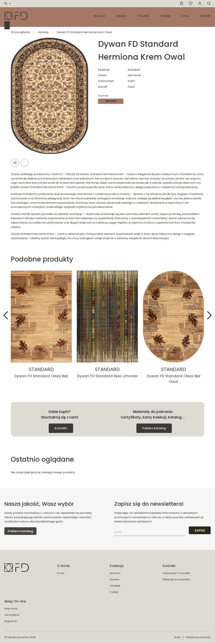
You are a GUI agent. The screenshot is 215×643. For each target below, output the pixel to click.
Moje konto (11, 608)
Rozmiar (103, 95)
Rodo (177, 637)
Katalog (43, 32)
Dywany (121, 16)
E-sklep (165, 16)
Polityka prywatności (198, 637)
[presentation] (5, 316)
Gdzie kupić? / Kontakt (176, 573)
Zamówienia (11, 615)
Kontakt (205, 16)
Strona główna (20, 32)
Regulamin (10, 621)
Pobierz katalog (154, 428)
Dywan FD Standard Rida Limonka (107, 376)
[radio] (110, 101)
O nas (185, 16)
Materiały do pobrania (176, 579)
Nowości (99, 16)
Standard (41, 369)
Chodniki (143, 16)
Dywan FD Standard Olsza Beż (41, 376)
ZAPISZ (200, 530)
